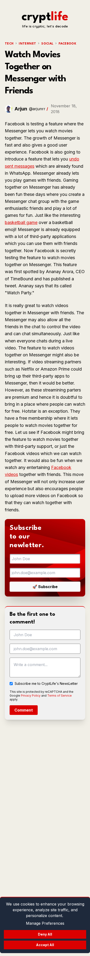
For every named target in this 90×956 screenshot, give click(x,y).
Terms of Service (59, 695)
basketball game (21, 222)
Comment (23, 710)
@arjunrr (37, 108)
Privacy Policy (31, 695)
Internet (27, 43)
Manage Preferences (45, 923)
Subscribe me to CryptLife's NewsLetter (46, 683)
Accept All (45, 945)
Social (47, 43)
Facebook (67, 43)
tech (9, 43)
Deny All (45, 934)
